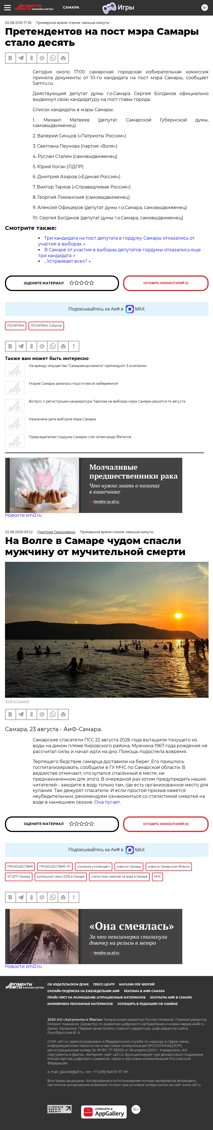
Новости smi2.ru (23, 515)
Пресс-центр (104, 984)
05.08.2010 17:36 (18, 23)
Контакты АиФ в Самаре (171, 997)
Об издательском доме (68, 984)
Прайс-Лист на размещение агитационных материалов (96, 997)
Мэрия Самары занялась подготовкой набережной (73, 383)
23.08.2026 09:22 (19, 532)
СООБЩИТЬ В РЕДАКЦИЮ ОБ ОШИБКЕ (147, 1004)
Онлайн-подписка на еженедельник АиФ (83, 991)
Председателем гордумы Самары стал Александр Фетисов (80, 437)
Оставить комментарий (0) (166, 824)
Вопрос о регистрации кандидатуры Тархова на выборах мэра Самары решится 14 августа (107, 401)
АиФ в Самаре (17, 701)
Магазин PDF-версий (136, 984)
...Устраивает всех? (65, 261)
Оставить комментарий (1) (165, 283)
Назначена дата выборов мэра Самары (62, 419)
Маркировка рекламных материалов (80, 1004)
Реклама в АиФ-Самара (144, 991)
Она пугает (107, 802)
